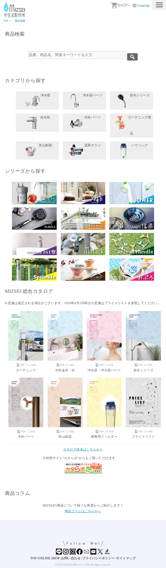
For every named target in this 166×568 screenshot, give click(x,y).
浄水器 (45, 95)
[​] (132, 57)
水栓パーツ (92, 117)
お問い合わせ (71, 558)
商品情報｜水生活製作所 (15, 9)
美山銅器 (45, 145)
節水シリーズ (140, 95)
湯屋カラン (92, 145)
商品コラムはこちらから (83, 511)
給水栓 (45, 117)
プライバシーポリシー (98, 558)
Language (143, 5)
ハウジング (139, 145)
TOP (33, 558)
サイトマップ (126, 558)
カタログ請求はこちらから (83, 449)
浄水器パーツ (92, 95)
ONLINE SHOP (49, 558)
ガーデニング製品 (139, 125)
